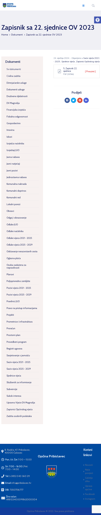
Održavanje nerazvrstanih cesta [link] (22, 251)
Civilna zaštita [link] (13, 76)
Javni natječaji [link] (13, 163)
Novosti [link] (89, 465)
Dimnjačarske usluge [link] (17, 83)
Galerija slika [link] (89, 480)
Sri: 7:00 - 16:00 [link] (16, 468)
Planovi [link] (10, 274)
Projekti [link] (10, 315)
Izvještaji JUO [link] (13, 150)
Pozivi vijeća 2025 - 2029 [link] (19, 294)
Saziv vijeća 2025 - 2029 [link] (19, 369)
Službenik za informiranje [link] (19, 382)
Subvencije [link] (12, 389)
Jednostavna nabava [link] (17, 177)
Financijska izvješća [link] (16, 109)
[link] (97, 20)
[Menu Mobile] (83, 6)
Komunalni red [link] (14, 197)
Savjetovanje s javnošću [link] (18, 355)
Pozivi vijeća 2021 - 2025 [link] (19, 288)
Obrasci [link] (10, 211)
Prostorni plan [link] (13, 335)
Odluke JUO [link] (12, 224)
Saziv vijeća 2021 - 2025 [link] (18, 362)
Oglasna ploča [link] (14, 258)
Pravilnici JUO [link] (13, 301)
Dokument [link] (17, 34)
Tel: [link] (17, 476)
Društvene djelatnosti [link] (17, 96)
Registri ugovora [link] (14, 348)
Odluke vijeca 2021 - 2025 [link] (19, 238)
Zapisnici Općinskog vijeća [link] (19, 409)
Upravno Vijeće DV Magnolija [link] (21, 402)
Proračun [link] (11, 328)
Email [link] (18, 483)
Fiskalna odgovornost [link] (17, 116)
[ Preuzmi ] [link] (90, 71)
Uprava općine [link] (88, 488)
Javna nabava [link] (13, 157)
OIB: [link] (14, 489)
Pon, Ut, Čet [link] (18, 459)
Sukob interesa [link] (14, 396)
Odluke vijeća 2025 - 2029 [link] (19, 244)
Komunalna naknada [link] (17, 184)
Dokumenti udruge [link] (16, 89)
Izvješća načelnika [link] (15, 143)
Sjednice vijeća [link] (14, 375)
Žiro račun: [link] (21, 498)
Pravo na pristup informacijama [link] (22, 308)
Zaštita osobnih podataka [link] (19, 416)
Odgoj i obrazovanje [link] (16, 217)
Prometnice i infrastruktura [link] (19, 321)
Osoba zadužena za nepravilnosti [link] (16, 266)
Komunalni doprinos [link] (16, 190)
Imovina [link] (10, 130)
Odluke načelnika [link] (15, 231)
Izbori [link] (9, 137)
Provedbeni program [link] (16, 342)
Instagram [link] (90, 499)
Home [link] (4, 34)
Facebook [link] (90, 494)
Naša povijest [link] (89, 471)
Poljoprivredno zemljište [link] (18, 281)
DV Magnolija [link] (13, 103)
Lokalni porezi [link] (13, 204)
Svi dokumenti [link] (14, 69)
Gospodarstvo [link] (14, 123)
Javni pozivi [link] (12, 170)
